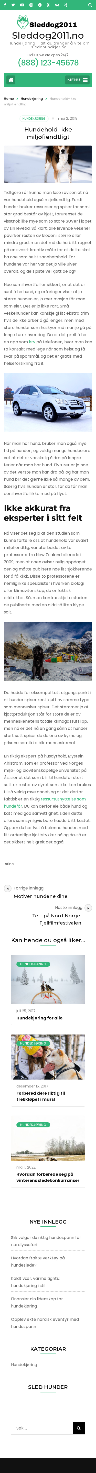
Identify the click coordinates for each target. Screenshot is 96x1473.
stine (9, 863)
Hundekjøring (32, 98)
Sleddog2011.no (48, 35)
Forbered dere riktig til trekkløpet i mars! (40, 1096)
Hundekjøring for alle (39, 1018)
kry (32, 342)
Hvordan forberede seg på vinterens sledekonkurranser (47, 1177)
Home (9, 98)
